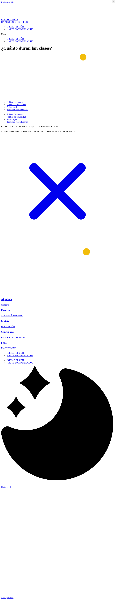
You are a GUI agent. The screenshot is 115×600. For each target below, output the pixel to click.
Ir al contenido (7, 2)
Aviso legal (12, 107)
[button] (57, 34)
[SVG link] (57, 191)
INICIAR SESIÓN (15, 27)
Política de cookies (15, 102)
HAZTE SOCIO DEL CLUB (20, 29)
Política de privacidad (16, 104)
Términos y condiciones (17, 109)
